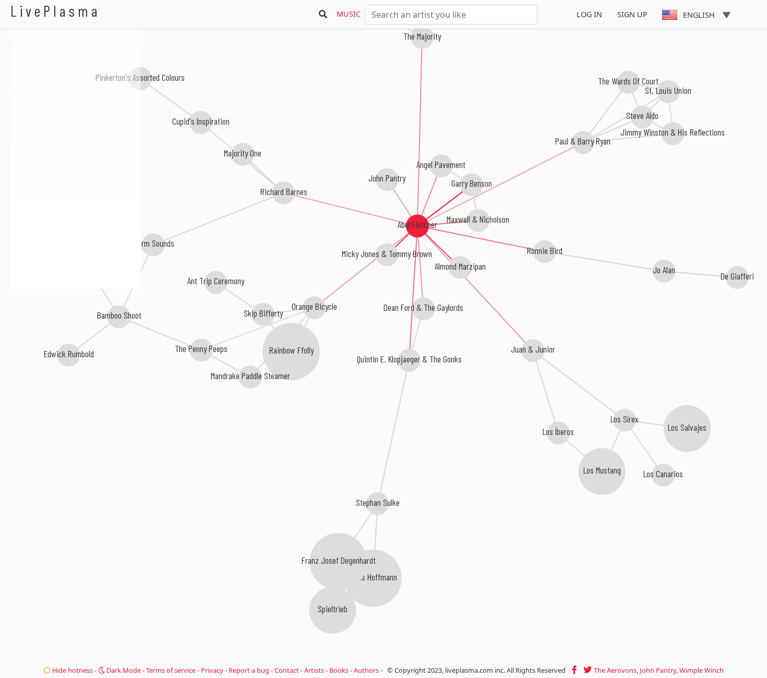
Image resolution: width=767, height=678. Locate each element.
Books (339, 670)
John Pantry (658, 670)
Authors (366, 670)
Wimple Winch (701, 670)
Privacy (212, 670)
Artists (314, 670)
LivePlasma (55, 11)
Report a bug (249, 670)
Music (349, 14)
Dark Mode (123, 670)
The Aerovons (615, 670)
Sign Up (632, 14)
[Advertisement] (75, 344)
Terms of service (171, 670)
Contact (286, 670)
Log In (589, 14)
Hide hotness (72, 670)
